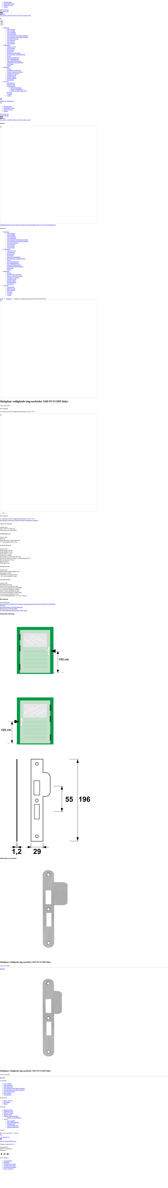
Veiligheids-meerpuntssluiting (15, 62)
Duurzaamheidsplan (16, 87)
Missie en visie (11, 84)
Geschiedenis (10, 83)
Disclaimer (6, 1162)
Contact (6, 7)
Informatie (6, 67)
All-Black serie (11, 1124)
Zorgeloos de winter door (14, 70)
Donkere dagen (8, 1114)
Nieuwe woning (8, 1110)
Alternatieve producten (32, 520)
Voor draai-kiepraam (12, 39)
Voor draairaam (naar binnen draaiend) (17, 37)
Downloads (10, 64)
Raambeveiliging (11, 78)
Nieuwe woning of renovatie (15, 72)
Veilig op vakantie (8, 1113)
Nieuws (9, 69)
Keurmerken (10, 80)
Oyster (9, 56)
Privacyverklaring (8, 1168)
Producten (6, 28)
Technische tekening (19, 520)
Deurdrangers (11, 50)
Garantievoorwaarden (9, 1165)
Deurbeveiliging (11, 76)
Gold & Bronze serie (12, 1125)
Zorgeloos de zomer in (13, 73)
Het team (9, 92)
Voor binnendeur (11, 34)
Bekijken (2, 969)
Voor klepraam (11, 40)
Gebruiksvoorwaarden (10, 1164)
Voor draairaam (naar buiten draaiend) (17, 35)
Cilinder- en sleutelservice (7, 100)
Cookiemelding (8, 1161)
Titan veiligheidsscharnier (14, 61)
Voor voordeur (11, 31)
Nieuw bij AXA (11, 46)
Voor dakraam (11, 43)
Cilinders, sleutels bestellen (11, 1116)
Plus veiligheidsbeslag (13, 57)
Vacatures (9, 94)
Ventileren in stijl (11, 75)
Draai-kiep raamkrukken (13, 53)
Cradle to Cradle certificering (18, 91)
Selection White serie (13, 1127)
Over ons (6, 81)
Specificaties (3, 520)
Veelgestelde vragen (9, 3)
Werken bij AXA (8, 5)
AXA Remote (11, 48)
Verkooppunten (8, 2)
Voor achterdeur (11, 32)
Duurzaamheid (11, 86)
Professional (7, 45)
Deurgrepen (10, 51)
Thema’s (6, 1119)
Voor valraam (10, 42)
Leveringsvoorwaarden (10, 1167)
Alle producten (11, 29)
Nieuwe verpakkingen (16, 89)
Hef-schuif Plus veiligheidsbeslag (16, 54)
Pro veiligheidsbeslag (13, 59)
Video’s (9, 65)
